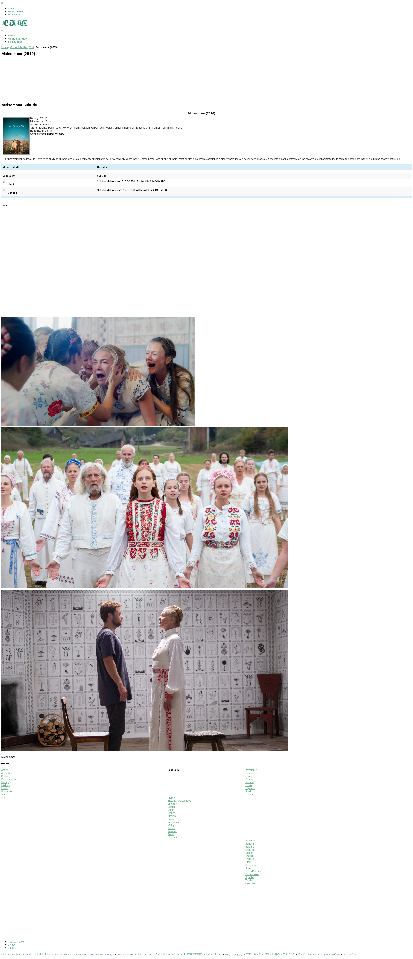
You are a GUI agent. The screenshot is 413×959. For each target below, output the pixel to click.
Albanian (250, 840)
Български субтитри (85, 954)
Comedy (6, 776)
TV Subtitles (14, 15)
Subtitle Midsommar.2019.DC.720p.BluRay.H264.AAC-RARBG (131, 181)
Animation (6, 773)
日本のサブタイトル (283, 954)
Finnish (172, 816)
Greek (171, 819)
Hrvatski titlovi (124, 954)
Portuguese (252, 874)
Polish (171, 828)
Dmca (11, 947)
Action (4, 770)
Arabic (171, 797)
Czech (171, 806)
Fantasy (249, 782)
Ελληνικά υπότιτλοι (148, 954)
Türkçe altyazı (213, 954)
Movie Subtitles (15, 11)
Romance (6, 791)
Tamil (171, 834)
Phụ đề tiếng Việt (307, 954)
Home (11, 8)
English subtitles (12, 954)
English (249, 855)
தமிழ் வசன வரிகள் (329, 954)
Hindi (248, 862)
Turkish (249, 880)
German (249, 859)
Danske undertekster (36, 954)
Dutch (171, 809)
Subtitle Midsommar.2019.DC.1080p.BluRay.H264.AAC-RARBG (132, 190)
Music (4, 788)
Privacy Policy (16, 941)
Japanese (251, 865)
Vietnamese (174, 837)
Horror (50, 133)
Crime (248, 776)
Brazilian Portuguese (179, 800)
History (5, 785)
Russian (172, 831)
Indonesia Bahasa (61, 954)
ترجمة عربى (106, 954)
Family (5, 782)
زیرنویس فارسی (233, 954)
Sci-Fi (248, 791)
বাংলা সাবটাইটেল (349, 954)
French (171, 813)
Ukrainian (250, 883)
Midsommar (8, 756)
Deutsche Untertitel (174, 954)
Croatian (250, 849)
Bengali (249, 843)
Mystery (59, 133)
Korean (249, 868)
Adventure (251, 770)
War (3, 797)
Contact (12, 944)
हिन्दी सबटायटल (194, 954)
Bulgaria (249, 846)
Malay (171, 825)
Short (4, 794)
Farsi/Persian (253, 871)
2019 (31, 47)
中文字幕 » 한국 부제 (258, 954)
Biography (251, 773)
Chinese (172, 803)
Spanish (249, 877)
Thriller (249, 794)
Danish (249, 852)
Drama (42, 133)
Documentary (8, 779)
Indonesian (174, 822)
